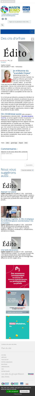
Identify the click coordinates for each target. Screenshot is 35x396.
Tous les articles (27, 170)
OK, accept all (13, 391)
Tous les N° (4, 359)
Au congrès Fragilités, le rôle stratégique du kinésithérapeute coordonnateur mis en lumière (17, 221)
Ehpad (21, 143)
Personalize (25, 391)
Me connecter (8, 1)
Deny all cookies (18, 394)
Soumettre (29, 165)
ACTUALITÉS (3, 60)
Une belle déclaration (9, 250)
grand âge (14, 143)
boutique (4, 364)
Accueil (3, 355)
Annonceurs (5, 366)
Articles (4, 357)
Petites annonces (6, 362)
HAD (26, 143)
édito (7, 143)
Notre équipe (5, 371)
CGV (2, 369)
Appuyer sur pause (8, 192)
